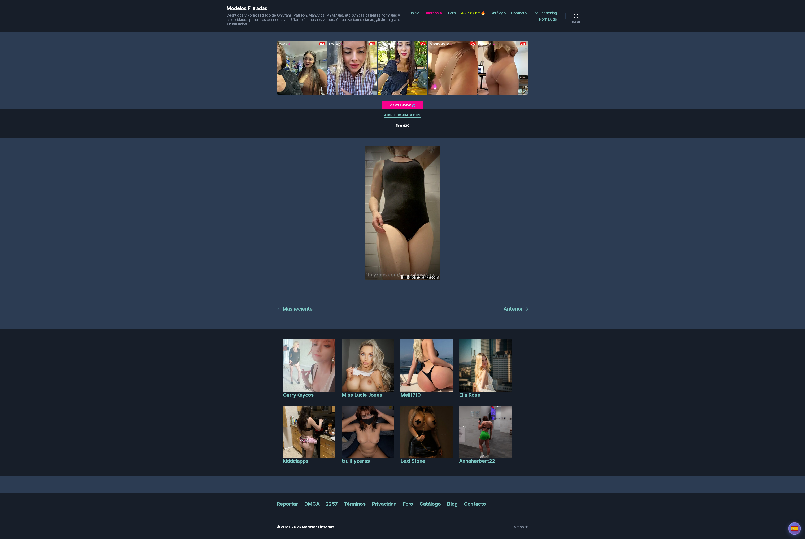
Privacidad (384, 504)
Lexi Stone (412, 461)
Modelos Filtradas (246, 8)
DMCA (311, 504)
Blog (452, 504)
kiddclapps (295, 461)
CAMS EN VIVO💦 (402, 105)
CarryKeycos (298, 395)
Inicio (415, 13)
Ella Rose (469, 395)
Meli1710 (410, 395)
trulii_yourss (356, 461)
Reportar (287, 504)
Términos (355, 504)
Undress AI (434, 13)
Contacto (519, 13)
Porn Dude (548, 19)
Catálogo (498, 13)
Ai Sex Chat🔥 (473, 13)
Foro (452, 13)
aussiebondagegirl (402, 115)
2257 (332, 504)
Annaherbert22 (477, 461)
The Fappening (544, 13)
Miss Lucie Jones (362, 395)
